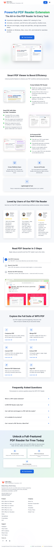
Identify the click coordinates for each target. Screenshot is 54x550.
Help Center (5, 528)
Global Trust (31, 512)
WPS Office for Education (8, 512)
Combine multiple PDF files (36, 335)
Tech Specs (5, 535)
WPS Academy (5, 530)
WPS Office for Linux (7, 509)
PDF (3, 520)
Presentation (5, 518)
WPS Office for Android (7, 505)
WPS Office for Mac (7, 503)
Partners (30, 505)
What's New (5, 533)
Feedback (4, 526)
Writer (3, 514)
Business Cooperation (33, 503)
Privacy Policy (31, 509)
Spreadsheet (5, 516)
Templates (30, 507)
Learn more (8, 339)
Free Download (27, 37)
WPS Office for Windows (8, 501)
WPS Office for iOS (6, 507)
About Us (30, 501)
